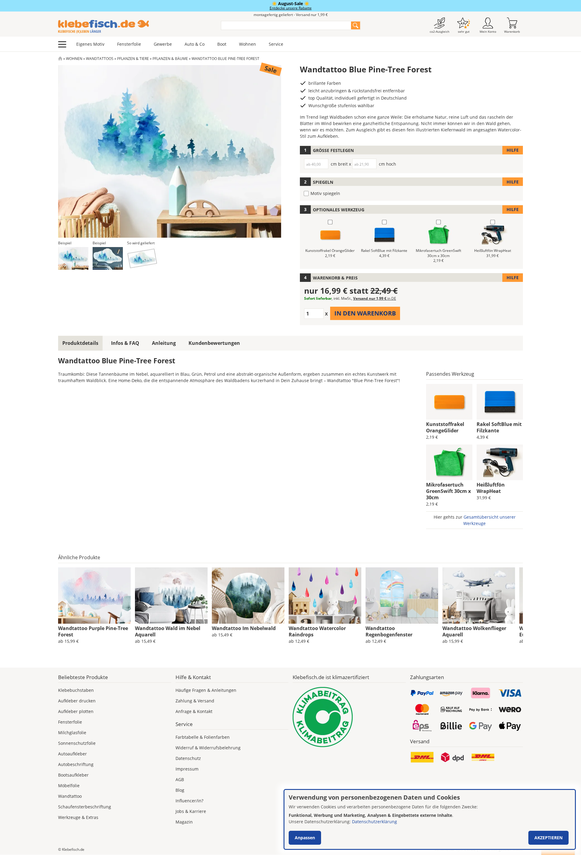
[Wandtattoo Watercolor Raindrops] (325, 595)
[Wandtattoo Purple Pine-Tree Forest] (94, 595)
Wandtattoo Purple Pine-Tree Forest (93, 631)
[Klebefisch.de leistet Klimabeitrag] (349, 717)
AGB (180, 779)
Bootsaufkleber (73, 775)
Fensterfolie (129, 44)
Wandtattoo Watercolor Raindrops (317, 631)
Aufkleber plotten (76, 711)
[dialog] (429, 819)
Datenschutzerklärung (374, 821)
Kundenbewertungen (214, 343)
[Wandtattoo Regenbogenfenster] (402, 595)
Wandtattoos (99, 58)
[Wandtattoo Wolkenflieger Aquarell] (478, 595)
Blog (180, 790)
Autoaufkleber (72, 754)
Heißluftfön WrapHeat (491, 487)
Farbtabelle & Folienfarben (203, 737)
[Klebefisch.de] (135, 26)
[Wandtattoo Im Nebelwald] (248, 595)
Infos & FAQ (125, 343)
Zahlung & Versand (195, 701)
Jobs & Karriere (191, 811)
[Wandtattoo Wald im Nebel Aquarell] (171, 595)
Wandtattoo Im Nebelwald (244, 628)
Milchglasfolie (72, 732)
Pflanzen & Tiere (133, 58)
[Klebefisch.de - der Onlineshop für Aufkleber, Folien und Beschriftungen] (60, 58)
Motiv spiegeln (325, 193)
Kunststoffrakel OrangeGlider (445, 427)
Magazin (184, 822)
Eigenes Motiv (90, 44)
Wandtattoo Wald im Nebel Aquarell (167, 631)
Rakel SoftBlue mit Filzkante (499, 427)
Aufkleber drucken (77, 701)
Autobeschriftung (76, 764)
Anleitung (164, 343)
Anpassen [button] (305, 837)
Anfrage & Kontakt (194, 711)
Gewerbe (163, 44)
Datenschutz (188, 758)
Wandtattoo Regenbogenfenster (389, 631)
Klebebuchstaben (76, 690)
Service (276, 44)
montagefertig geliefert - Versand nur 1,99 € (291, 14)
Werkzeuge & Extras (78, 817)
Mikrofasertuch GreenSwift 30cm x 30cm (448, 491)
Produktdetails (80, 343)
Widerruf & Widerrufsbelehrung (208, 748)
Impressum (187, 769)
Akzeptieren (548, 837)
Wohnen (247, 44)
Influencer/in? (189, 801)
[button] (73, 258)
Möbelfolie (69, 785)
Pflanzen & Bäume (170, 58)
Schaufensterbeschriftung (84, 807)
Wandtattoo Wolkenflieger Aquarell (474, 631)
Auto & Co (195, 44)
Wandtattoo (70, 796)
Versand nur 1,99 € (374, 298)
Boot (221, 44)
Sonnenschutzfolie (77, 743)
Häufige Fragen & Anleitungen (206, 690)
